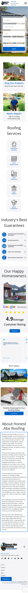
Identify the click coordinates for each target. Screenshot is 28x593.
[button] (26, 375)
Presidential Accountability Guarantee (15, 246)
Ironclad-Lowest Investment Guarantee (16, 234)
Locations (3, 575)
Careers (3, 564)
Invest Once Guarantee (14, 252)
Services (3, 570)
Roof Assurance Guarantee (15, 257)
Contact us (6, 579)
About (2, 573)
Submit (14, 49)
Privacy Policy (14, 581)
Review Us (15, 331)
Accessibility (20, 581)
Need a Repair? (14, 113)
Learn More (13, 413)
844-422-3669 (13, 1)
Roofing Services (14, 130)
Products (3, 567)
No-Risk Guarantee (13, 240)
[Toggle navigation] (25, 3)
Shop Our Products (14, 83)
